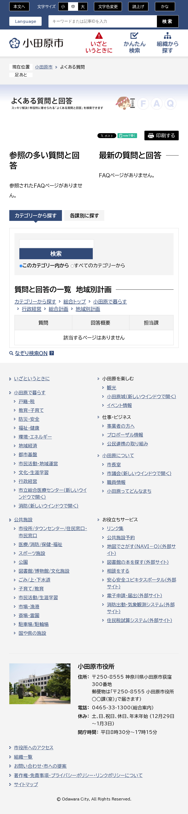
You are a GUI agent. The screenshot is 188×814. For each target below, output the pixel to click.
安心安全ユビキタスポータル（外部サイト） (141, 583)
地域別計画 (88, 308)
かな (162, 7)
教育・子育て (31, 410)
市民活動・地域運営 (38, 463)
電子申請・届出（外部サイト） (134, 595)
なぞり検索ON (31, 353)
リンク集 (115, 528)
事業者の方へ (121, 426)
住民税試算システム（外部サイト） (139, 620)
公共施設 (23, 519)
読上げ (138, 7)
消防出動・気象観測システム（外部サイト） (141, 608)
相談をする (118, 571)
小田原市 (36, 43)
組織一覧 (23, 757)
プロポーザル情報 (125, 435)
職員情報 (116, 482)
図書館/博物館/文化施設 (44, 571)
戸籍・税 (27, 401)
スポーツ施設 (32, 553)
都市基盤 (28, 454)
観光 (111, 388)
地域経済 (28, 445)
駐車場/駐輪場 (34, 624)
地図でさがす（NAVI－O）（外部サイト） (141, 550)
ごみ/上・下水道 (34, 580)
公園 (23, 562)
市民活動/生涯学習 (38, 597)
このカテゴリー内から (46, 265)
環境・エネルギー (35, 437)
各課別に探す (84, 215)
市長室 (114, 464)
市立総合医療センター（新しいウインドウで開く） (53, 493)
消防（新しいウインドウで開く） (49, 506)
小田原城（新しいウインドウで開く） (141, 396)
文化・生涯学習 (34, 472)
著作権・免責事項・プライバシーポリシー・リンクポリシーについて (78, 775)
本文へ (19, 7)
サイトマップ (26, 784)
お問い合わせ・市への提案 (40, 766)
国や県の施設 (32, 633)
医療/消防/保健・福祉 (40, 544)
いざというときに (32, 378)
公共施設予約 (121, 537)
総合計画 (58, 308)
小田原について (118, 455)
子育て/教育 (31, 588)
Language (25, 21)
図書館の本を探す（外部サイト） (138, 562)
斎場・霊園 (29, 615)
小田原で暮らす (110, 301)
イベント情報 (119, 405)
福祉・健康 (29, 428)
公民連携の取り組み (127, 444)
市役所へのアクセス (33, 747)
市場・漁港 (29, 606)
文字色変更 (108, 7)
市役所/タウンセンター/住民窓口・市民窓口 (53, 532)
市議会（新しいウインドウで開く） (139, 473)
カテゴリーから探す (36, 215)
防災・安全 (29, 419)
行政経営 (31, 308)
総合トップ (74, 301)
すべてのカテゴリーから (99, 265)
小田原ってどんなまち (129, 491)
